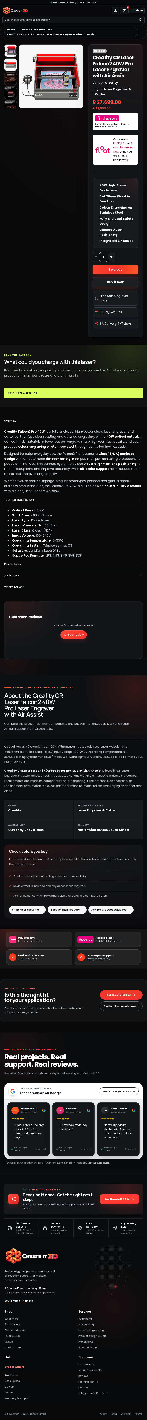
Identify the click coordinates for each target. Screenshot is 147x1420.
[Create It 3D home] (31, 1256)
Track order (12, 1375)
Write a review (73, 635)
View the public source (98, 1163)
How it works (121, 160)
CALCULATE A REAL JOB (73, 393)
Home (11, 29)
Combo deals (13, 1347)
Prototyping (85, 1342)
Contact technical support (121, 1006)
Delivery (10, 1386)
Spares (9, 1342)
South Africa (12, 1300)
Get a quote (12, 1381)
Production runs (88, 1347)
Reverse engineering (91, 1330)
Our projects (86, 1364)
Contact (83, 1387)
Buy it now (115, 282)
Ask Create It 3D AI (119, 995)
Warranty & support (17, 1398)
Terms (113, 1413)
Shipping (126, 1413)
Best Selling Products (37, 29)
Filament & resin (15, 1330)
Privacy (103, 1413)
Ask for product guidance (111, 909)
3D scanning (86, 1324)
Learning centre (88, 1382)
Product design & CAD (92, 1336)
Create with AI (14, 1367)
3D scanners (12, 1324)
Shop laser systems (27, 909)
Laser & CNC (12, 1336)
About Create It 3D (90, 1370)
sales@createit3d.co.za (92, 1393)
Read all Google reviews (116, 1091)
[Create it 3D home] (15, 11)
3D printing (85, 1319)
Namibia (28, 1300)
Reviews (83, 1376)
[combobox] (70, 19)
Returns (9, 1392)
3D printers (11, 1319)
